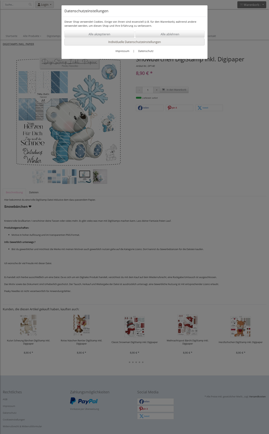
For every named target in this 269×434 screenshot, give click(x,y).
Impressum (122, 51)
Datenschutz (146, 51)
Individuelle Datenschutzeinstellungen (134, 42)
